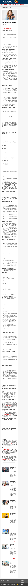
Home (1, 7)
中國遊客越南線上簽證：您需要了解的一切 (8, 28)
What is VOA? (15, 580)
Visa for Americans (22, 582)
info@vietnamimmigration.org (11, 395)
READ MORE (14, 525)
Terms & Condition (2, 580)
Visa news (8, 580)
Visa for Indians (22, 580)
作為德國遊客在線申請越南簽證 (6, 449)
